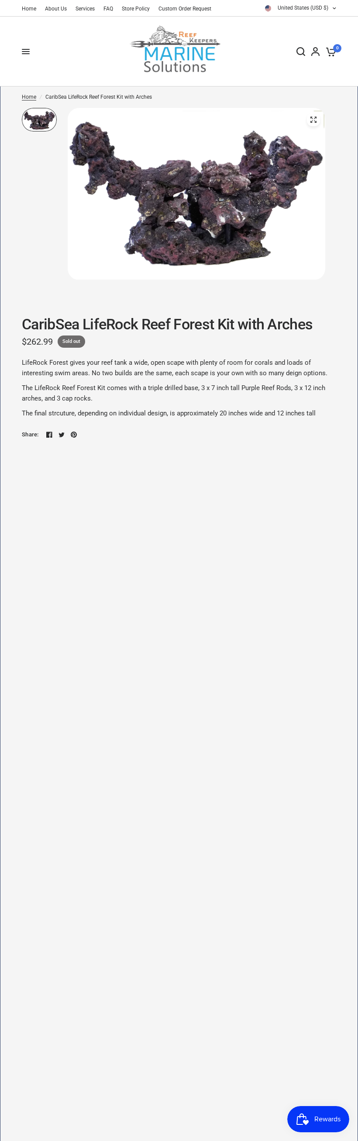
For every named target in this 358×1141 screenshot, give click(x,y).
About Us (56, 9)
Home (29, 9)
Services (85, 9)
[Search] (300, 51)
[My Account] (315, 51)
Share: (30, 434)
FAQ (108, 9)
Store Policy (136, 9)
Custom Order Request (184, 9)
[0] (329, 51)
